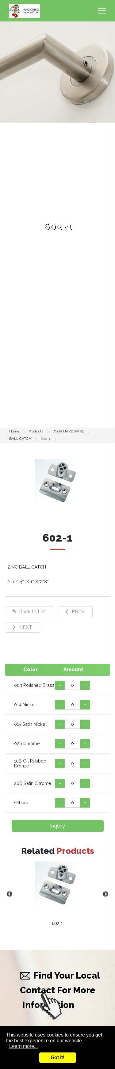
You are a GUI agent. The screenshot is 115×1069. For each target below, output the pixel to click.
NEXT (25, 627)
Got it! (57, 1057)
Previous (9, 894)
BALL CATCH (20, 438)
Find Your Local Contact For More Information (60, 990)
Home (14, 431)
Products (36, 431)
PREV (78, 611)
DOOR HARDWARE (68, 431)
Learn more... (23, 1046)
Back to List (32, 611)
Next (105, 894)
